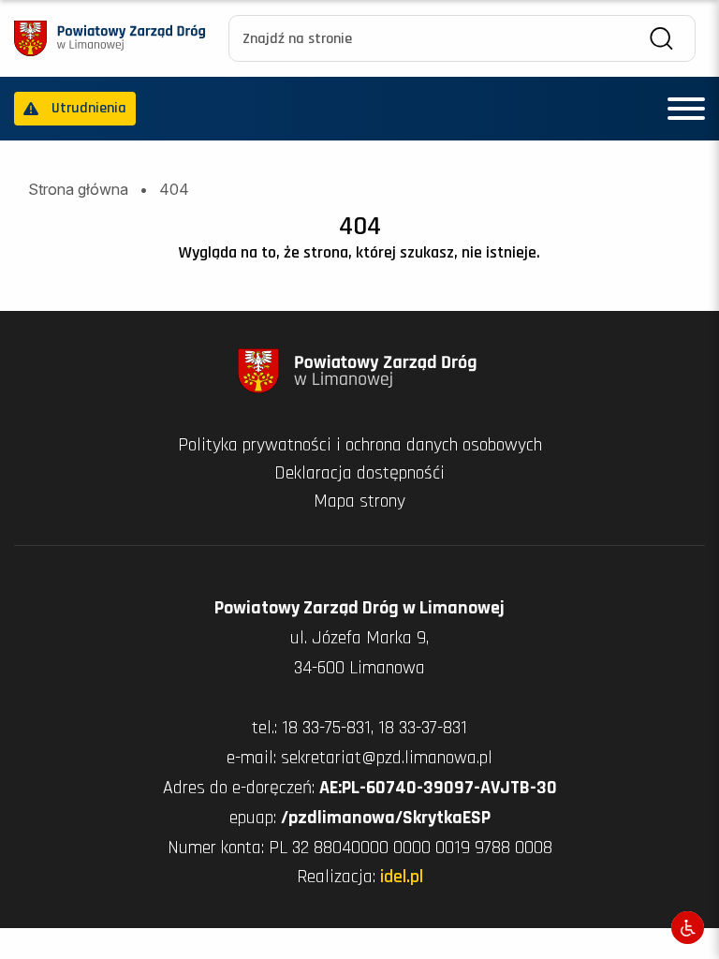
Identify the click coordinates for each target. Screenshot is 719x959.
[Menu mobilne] (686, 108)
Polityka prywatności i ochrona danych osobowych (360, 445)
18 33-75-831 (326, 728)
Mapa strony (359, 501)
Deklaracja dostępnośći (359, 473)
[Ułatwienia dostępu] (687, 927)
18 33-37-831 (422, 728)
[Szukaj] (661, 39)
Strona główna (78, 189)
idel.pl (401, 876)
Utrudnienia (88, 108)
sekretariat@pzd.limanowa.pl (386, 757)
